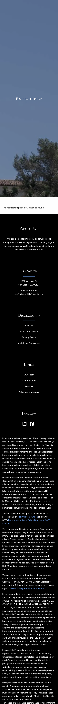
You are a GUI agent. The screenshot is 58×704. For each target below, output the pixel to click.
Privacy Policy (29, 337)
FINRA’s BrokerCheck (28, 516)
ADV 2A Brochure (29, 331)
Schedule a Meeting (29, 392)
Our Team (29, 374)
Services (29, 386)
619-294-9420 (29, 290)
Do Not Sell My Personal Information (26, 588)
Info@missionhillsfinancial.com (29, 294)
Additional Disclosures (28, 343)
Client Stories (29, 380)
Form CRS (29, 325)
